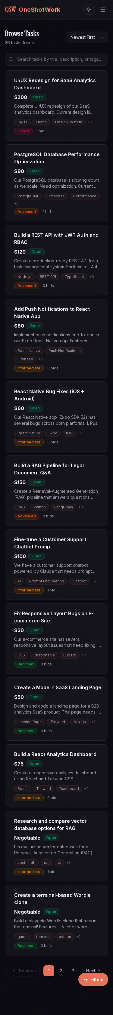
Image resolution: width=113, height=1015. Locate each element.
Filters (96, 979)
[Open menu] (102, 9)
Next (91, 970)
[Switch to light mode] (88, 10)
